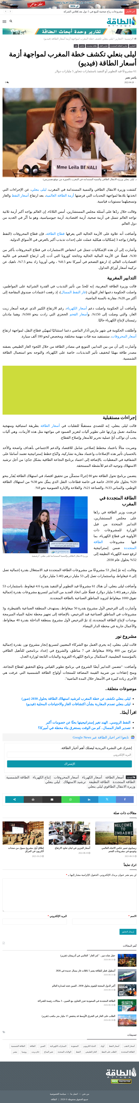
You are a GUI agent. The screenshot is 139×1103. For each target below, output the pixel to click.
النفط (78, 1052)
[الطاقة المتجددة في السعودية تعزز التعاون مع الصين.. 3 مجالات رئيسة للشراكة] (127, 1005)
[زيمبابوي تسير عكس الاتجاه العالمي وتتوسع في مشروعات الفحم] (115, 833)
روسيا (24, 1052)
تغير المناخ (48, 1052)
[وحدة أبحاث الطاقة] (69, 31)
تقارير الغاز (104, 46)
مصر (15, 1052)
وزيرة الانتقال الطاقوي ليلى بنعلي (111, 786)
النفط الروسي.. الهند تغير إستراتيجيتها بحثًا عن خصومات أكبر (88, 722)
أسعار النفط (20, 195)
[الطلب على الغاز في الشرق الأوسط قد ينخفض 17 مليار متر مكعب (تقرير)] (127, 1020)
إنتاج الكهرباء (42, 777)
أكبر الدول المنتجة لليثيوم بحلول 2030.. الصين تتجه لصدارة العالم (83, 986)
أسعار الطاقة (50, 426)
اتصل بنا (74, 1094)
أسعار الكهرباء (77, 308)
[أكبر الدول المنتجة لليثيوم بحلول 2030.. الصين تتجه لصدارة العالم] (127, 990)
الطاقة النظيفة (99, 782)
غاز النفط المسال (73, 292)
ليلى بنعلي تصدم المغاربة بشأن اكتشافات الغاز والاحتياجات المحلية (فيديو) (78, 704)
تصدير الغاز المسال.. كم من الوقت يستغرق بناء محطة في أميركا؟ (84, 728)
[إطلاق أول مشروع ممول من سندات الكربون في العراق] (23, 833)
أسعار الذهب (129, 1046)
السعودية (74, 1046)
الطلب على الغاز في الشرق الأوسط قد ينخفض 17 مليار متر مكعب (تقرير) (78, 1016)
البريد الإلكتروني (57, 916)
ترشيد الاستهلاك (74, 782)
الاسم (132, 916)
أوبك (102, 1046)
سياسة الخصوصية (58, 1094)
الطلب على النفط (109, 1052)
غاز (76, 46)
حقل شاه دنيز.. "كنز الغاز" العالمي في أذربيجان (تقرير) (87, 955)
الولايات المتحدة (64, 1052)
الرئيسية (129, 38)
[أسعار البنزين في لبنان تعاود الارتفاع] (69, 833)
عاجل (82, 46)
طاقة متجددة (92, 46)
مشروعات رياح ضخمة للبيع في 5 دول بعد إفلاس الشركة (93, 11)
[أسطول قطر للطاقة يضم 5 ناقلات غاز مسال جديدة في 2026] (127, 975)
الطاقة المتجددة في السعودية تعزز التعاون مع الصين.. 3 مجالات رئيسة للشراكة (76, 1001)
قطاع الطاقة (55, 234)
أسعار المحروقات (124, 336)
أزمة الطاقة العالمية (60, 195)
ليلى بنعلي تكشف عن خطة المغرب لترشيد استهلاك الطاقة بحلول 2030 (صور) (76, 698)
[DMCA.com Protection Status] (121, 1081)
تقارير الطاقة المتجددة (118, 46)
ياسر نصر (130, 77)
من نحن (85, 1094)
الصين (42, 1046)
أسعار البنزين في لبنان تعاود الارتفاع (72, 848)
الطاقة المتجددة (124, 782)
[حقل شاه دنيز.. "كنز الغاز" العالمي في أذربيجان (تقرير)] (127, 960)
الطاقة (32, 1046)
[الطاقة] (121, 21)
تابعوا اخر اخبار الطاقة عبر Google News (101, 737)
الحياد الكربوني (89, 1046)
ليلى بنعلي (38, 189)
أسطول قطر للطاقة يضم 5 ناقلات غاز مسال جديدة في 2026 (85, 970)
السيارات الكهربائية (58, 1046)
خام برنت (35, 1052)
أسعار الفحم (79, 314)
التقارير (119, 38)
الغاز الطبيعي (91, 1052)
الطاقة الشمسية (17, 777)
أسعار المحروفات (66, 777)
